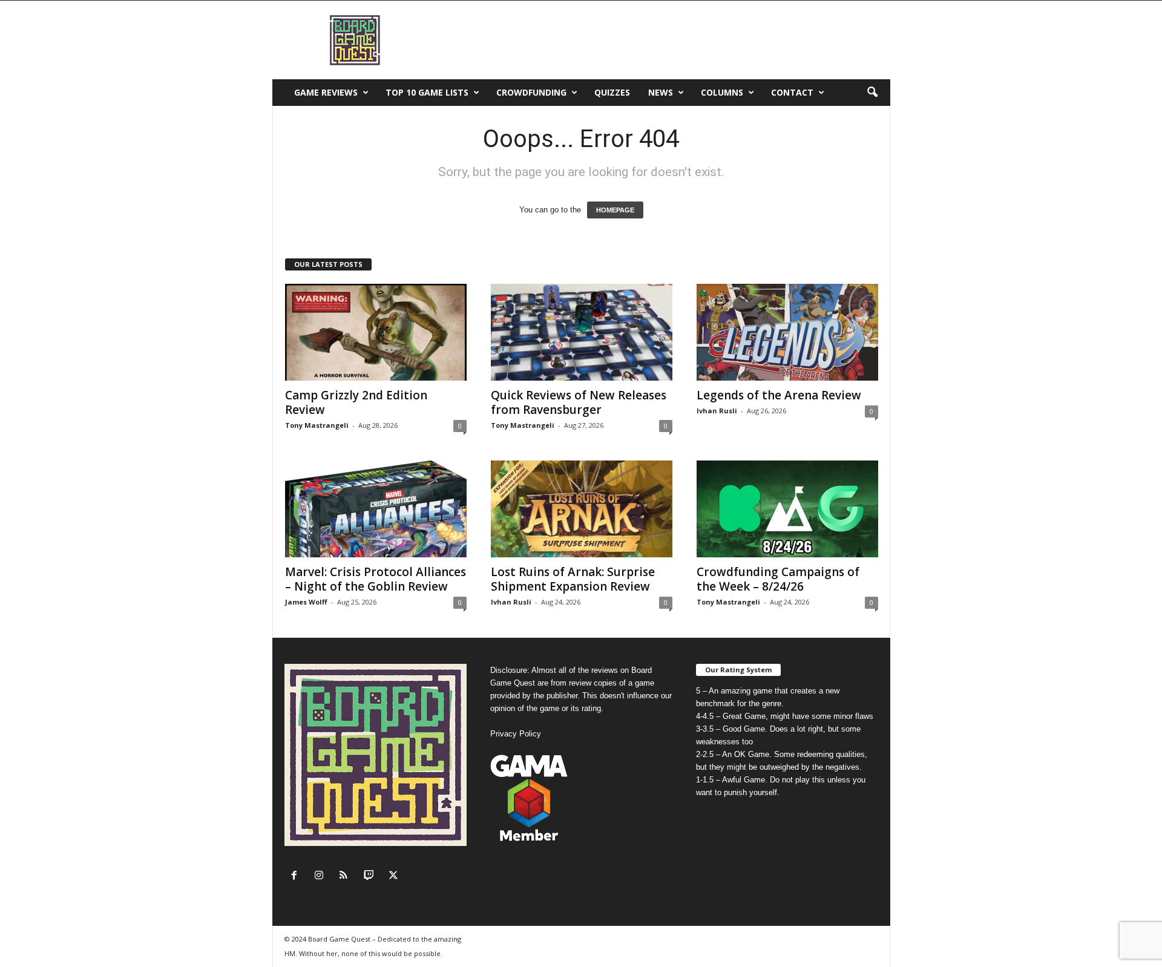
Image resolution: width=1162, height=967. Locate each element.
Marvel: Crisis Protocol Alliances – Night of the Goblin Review (375, 579)
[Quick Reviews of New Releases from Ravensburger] (581, 332)
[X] (395, 876)
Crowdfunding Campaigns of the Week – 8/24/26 (778, 579)
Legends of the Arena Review (779, 395)
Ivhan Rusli (717, 410)
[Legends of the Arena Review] (787, 332)
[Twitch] (371, 876)
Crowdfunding (531, 92)
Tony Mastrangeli (317, 425)
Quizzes (612, 92)
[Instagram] (321, 876)
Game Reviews (326, 92)
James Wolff (306, 601)
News (660, 92)
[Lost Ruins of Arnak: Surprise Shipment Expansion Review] (581, 509)
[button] (872, 92)
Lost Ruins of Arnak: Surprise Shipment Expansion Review (573, 579)
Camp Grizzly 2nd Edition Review (356, 402)
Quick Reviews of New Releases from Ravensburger (578, 402)
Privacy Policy (515, 733)
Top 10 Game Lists (427, 92)
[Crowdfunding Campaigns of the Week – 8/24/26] (787, 509)
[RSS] (346, 876)
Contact (792, 92)
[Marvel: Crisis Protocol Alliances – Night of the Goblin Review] (376, 509)
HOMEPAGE (615, 210)
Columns (722, 92)
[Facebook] (296, 876)
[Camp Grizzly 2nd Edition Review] (376, 332)
